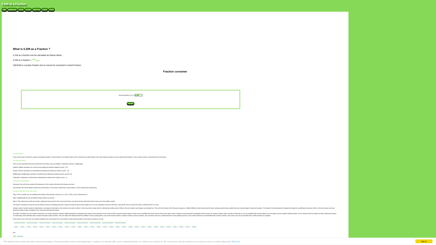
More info (236, 241)
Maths (4, 10)
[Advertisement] (68, 29)
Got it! (424, 241)
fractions (28, 10)
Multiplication (12, 10)
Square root (36, 10)
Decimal (21, 10)
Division (44, 10)
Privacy (51, 10)
